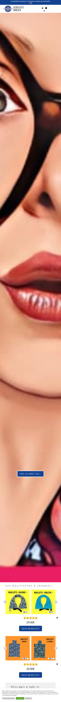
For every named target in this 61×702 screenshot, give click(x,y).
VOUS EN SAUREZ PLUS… (30, 473)
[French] (31, 3)
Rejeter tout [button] (28, 698)
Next (56, 602)
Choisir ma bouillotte (30, 628)
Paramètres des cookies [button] (8, 698)
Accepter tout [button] (20, 698)
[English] (29, 3)
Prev (5, 602)
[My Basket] (46, 8)
